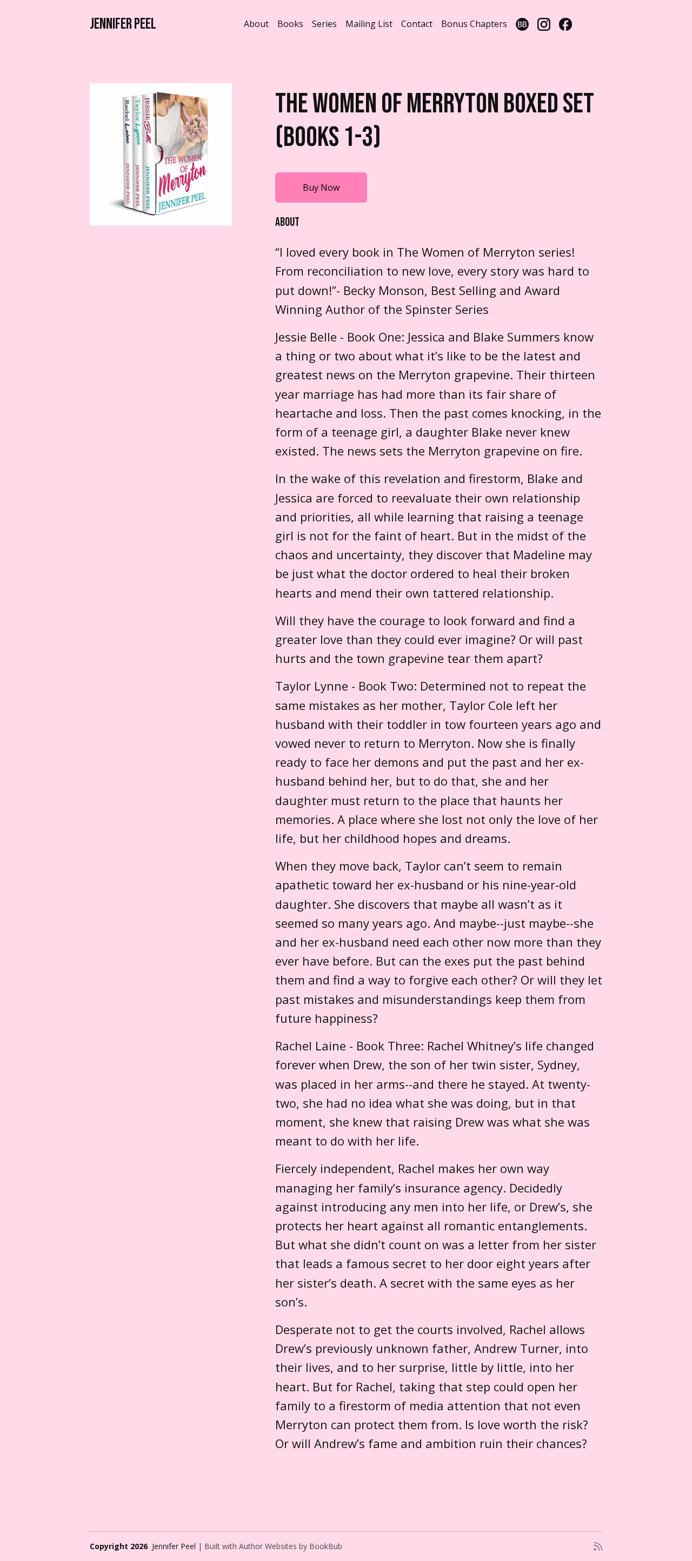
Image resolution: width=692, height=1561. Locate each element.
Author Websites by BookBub (290, 1546)
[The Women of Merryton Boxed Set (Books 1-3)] (161, 154)
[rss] (598, 1546)
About (256, 24)
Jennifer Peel (123, 24)
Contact (416, 24)
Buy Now (321, 187)
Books (290, 24)
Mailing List (368, 24)
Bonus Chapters (474, 24)
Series (324, 24)
